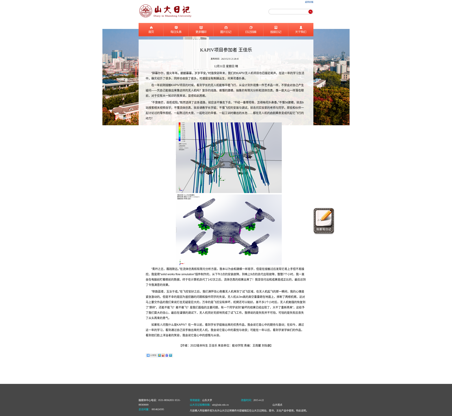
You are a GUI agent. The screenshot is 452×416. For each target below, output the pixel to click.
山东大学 (207, 400)
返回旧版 (309, 2)
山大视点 (277, 404)
